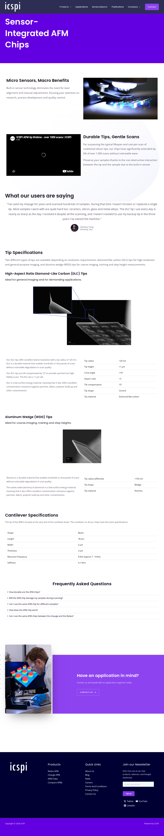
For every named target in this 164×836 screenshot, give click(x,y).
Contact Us (90, 794)
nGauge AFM (54, 774)
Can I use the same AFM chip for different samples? (33, 604)
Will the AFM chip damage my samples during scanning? (36, 598)
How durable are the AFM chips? (24, 592)
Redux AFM (53, 771)
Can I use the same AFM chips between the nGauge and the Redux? (41, 616)
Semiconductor (99, 6)
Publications (118, 6)
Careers (89, 782)
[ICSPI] (12, 6)
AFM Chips (53, 778)
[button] (152, 7)
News (87, 778)
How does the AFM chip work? (23, 610)
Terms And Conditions (96, 786)
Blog (87, 774)
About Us (89, 771)
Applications (81, 6)
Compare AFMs (55, 782)
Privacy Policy (91, 790)
